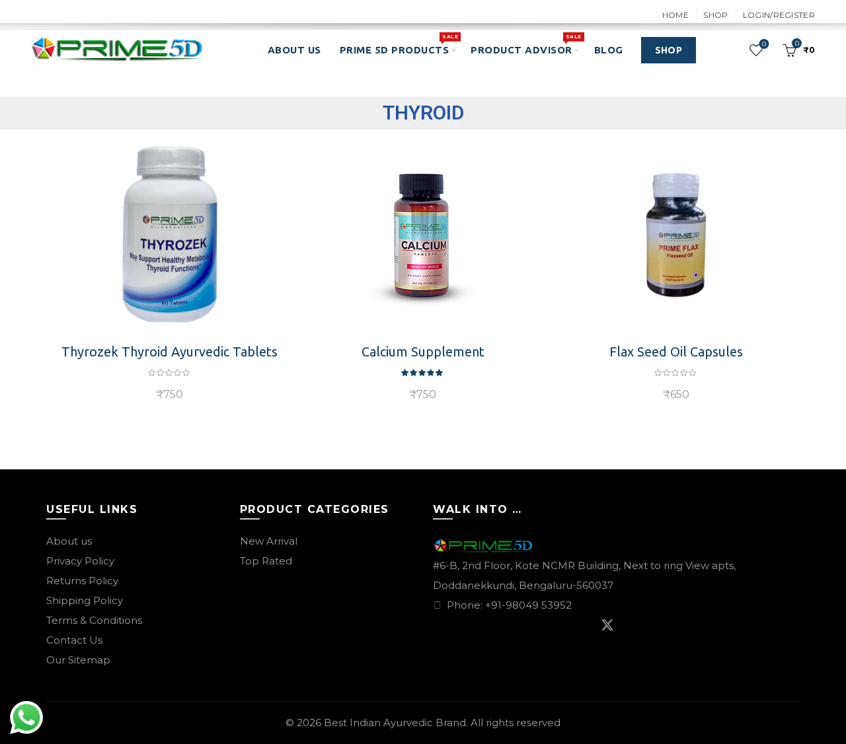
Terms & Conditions (94, 620)
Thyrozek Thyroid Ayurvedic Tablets (169, 351)
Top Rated (266, 561)
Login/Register (779, 15)
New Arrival (268, 541)
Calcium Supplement (423, 351)
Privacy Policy (80, 561)
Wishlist (764, 44)
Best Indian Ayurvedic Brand (395, 722)
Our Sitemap (78, 660)
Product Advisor (526, 44)
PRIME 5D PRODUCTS (399, 44)
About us (69, 541)
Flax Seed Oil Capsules (676, 351)
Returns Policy (82, 580)
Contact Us (74, 640)
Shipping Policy (84, 600)
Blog (608, 49)
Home (675, 15)
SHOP (668, 50)
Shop (715, 15)
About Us (294, 49)
